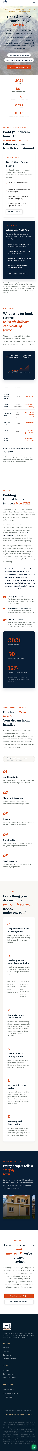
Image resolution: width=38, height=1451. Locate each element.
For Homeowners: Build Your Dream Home (19, 60)
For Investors (7, 1370)
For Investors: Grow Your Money (19, 55)
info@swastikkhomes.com (11, 1393)
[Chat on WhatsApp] (34, 1446)
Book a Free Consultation (19, 67)
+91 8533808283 (8, 1397)
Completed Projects (9, 1359)
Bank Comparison (8, 1374)
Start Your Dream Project (19, 1296)
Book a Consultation (9, 1378)
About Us (6, 1348)
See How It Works (14, 212)
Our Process (7, 1355)
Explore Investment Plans (17, 273)
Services (6, 1351)
